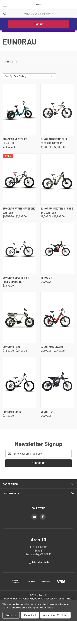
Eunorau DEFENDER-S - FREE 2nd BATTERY (54, 141)
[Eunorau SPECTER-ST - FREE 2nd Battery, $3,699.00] (19, 248)
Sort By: (9, 76)
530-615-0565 (40, 562)
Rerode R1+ (47, 412)
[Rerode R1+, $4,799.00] (57, 382)
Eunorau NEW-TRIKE (15, 139)
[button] (38, 62)
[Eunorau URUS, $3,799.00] (19, 382)
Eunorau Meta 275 (52, 346)
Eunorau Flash (12, 346)
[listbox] (33, 76)
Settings (11, 615)
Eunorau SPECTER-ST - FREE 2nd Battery (16, 279)
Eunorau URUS (12, 412)
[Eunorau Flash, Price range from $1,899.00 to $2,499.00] (19, 317)
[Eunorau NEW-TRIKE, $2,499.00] (19, 110)
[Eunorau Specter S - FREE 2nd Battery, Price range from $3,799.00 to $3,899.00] (57, 179)
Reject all (30, 615)
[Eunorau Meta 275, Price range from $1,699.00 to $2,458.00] (57, 317)
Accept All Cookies (55, 615)
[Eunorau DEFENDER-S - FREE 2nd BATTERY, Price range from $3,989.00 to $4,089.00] (57, 110)
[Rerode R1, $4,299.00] (57, 248)
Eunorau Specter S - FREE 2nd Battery (56, 210)
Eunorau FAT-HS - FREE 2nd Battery (19, 210)
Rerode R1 (47, 277)
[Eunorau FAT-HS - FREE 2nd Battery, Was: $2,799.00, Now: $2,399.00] (19, 179)
